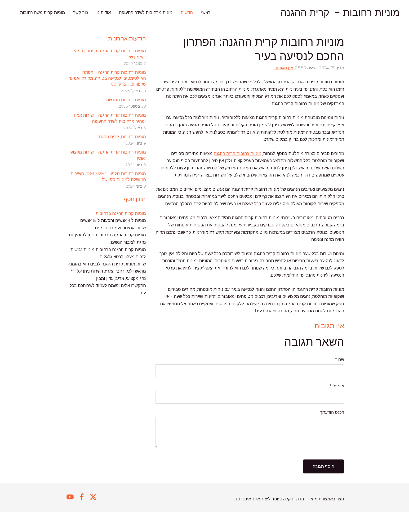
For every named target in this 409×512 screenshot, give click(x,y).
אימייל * (336, 386)
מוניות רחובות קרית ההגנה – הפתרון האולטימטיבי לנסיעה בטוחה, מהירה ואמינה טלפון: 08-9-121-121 (107, 78)
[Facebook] (81, 497)
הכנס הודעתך (332, 412)
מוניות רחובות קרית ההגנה (237, 153)
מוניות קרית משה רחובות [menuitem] (42, 12)
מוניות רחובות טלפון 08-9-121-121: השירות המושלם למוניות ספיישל (108, 176)
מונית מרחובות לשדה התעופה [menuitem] (145, 12)
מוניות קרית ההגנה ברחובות (121, 213)
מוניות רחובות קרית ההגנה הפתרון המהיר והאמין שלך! (108, 54)
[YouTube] (70, 497)
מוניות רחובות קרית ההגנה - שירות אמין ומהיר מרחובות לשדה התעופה (110, 118)
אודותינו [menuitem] (104, 12)
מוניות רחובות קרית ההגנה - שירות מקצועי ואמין (107, 155)
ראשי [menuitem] (205, 12)
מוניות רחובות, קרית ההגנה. (121, 137)
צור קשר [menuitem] (80, 12)
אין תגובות (283, 68)
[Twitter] (93, 497)
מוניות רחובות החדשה (126, 100)
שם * (339, 359)
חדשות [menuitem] (187, 12)
